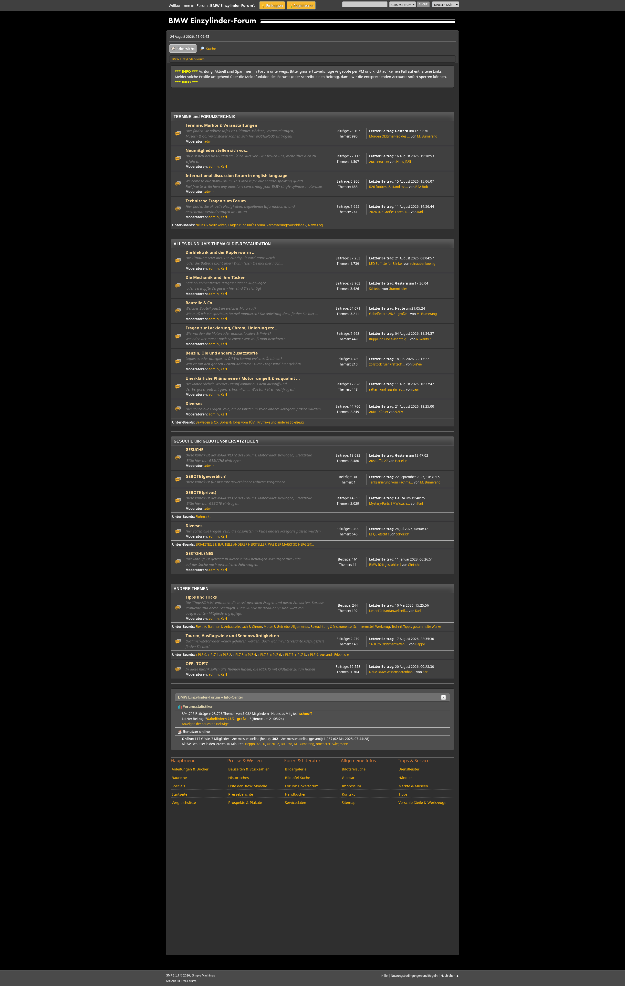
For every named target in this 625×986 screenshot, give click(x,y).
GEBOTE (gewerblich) (206, 476)
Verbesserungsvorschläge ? (286, 225)
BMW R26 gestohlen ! (385, 564)
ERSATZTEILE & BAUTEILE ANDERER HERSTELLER (231, 544)
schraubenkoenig (422, 263)
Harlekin (401, 461)
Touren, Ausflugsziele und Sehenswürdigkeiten (232, 635)
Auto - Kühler (378, 412)
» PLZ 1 (213, 654)
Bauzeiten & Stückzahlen (249, 769)
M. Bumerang (427, 136)
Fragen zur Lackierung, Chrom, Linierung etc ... (232, 328)
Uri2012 (273, 744)
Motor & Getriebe (277, 626)
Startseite (179, 794)
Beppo (420, 644)
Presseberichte (240, 794)
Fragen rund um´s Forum (246, 225)
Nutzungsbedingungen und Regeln (414, 975)
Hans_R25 (403, 161)
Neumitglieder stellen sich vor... (217, 150)
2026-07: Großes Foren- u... (389, 212)
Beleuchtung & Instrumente (331, 626)
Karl (223, 166)
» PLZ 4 (250, 654)
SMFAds (171, 980)
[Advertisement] (259, 98)
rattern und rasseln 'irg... (387, 389)
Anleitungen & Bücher (190, 769)
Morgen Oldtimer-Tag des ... (389, 136)
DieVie (417, 364)
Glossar (348, 777)
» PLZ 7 (288, 654)
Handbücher (295, 794)
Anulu (261, 744)
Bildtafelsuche (353, 769)
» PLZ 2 (225, 654)
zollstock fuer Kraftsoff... (387, 364)
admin (209, 141)
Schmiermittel (363, 626)
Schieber (375, 288)
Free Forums (189, 980)
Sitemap (348, 802)
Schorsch (402, 534)
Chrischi (413, 564)
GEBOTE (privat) (201, 492)
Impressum (351, 785)
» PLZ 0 (201, 654)
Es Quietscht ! (379, 534)
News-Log (315, 225)
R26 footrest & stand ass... (388, 187)
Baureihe (179, 777)
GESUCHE (194, 449)
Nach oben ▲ (450, 975)
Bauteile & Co (199, 303)
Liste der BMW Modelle (247, 785)
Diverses (194, 403)
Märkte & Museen (413, 785)
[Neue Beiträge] (178, 133)
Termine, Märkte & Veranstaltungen (221, 125)
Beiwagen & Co (207, 422)
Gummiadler (398, 288)
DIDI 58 (286, 744)
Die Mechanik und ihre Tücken (216, 277)
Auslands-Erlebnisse (334, 654)
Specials (178, 785)
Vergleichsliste (184, 802)
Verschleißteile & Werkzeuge (422, 802)
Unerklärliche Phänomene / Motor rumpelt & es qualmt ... (243, 378)
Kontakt (348, 794)
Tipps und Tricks (201, 597)
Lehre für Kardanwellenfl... (388, 611)
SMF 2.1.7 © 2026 (178, 975)
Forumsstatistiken (197, 707)
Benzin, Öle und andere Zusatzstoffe (222, 353)
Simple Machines (203, 975)
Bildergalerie (295, 769)
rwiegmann (340, 744)
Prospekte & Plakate (245, 802)
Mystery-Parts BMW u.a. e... (389, 503)
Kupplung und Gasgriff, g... (389, 339)
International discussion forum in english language (236, 175)
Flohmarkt (203, 516)
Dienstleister (408, 769)
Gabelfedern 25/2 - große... (389, 314)
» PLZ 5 (263, 654)
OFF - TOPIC (197, 663)
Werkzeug (382, 626)
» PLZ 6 (275, 654)
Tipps (402, 794)
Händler (405, 777)
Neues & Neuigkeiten (211, 225)
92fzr (399, 412)
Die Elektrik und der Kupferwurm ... (221, 252)
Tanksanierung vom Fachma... (391, 482)
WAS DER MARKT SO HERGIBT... (291, 544)
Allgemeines (300, 626)
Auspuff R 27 (378, 461)
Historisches (238, 777)
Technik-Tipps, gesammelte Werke (416, 626)
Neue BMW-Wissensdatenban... (392, 672)
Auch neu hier (379, 161)
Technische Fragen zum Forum (216, 201)
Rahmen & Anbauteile (224, 626)
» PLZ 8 (300, 654)
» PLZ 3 (238, 654)
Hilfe (384, 975)
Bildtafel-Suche (297, 777)
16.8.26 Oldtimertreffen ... (388, 644)
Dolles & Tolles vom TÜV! (237, 422)
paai (415, 389)
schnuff (305, 713)
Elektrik (201, 626)
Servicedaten (295, 802)
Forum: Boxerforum (302, 785)
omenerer (323, 744)
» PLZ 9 (313, 654)
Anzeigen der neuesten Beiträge (205, 724)
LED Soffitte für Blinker (386, 263)
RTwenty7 (423, 339)
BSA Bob (421, 187)
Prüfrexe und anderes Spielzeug (280, 422)
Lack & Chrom (251, 626)
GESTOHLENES (199, 553)
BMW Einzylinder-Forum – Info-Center (210, 697)
